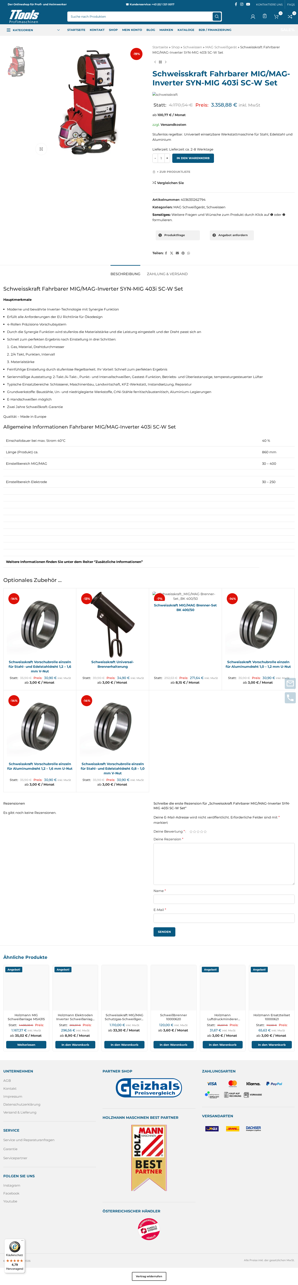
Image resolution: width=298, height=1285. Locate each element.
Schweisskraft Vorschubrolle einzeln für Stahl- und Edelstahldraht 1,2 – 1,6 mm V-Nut (40, 666)
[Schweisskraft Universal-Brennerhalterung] (113, 625)
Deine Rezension (168, 839)
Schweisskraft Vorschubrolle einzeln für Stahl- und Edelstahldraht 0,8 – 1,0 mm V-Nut (112, 768)
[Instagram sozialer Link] (242, 4)
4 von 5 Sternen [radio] (201, 831)
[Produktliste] (264, 16)
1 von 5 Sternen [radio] (191, 831)
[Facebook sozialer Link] (236, 4)
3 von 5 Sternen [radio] (198, 831)
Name (160, 891)
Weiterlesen (26, 1044)
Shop (175, 47)
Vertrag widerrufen (149, 1276)
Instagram (11, 1185)
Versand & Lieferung (19, 1112)
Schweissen (192, 47)
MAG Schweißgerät (221, 47)
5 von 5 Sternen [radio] (205, 831)
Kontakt (10, 1089)
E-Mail (160, 910)
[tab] (125, 271)
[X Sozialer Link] (171, 253)
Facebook (11, 1193)
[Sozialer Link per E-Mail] (177, 253)
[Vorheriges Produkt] (155, 62)
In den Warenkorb (193, 158)
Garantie (10, 1149)
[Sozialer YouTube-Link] (248, 4)
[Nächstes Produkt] (165, 62)
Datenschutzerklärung (21, 1105)
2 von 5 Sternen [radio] (194, 831)
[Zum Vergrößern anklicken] (41, 148)
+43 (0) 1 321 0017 (163, 4)
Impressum (12, 1097)
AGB (7, 1081)
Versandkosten (173, 124)
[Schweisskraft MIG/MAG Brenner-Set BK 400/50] (185, 596)
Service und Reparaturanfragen (28, 1140)
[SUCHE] (217, 16)
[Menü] (22, 1241)
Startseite (160, 47)
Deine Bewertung (169, 831)
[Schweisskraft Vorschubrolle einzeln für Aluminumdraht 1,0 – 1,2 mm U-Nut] (258, 625)
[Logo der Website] (24, 16)
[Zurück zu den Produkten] (160, 62)
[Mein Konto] (253, 16)
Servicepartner (15, 1158)
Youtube (10, 1201)
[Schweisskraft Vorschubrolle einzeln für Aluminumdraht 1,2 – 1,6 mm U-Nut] (40, 727)
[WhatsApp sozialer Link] (188, 253)
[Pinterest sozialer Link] (183, 253)
